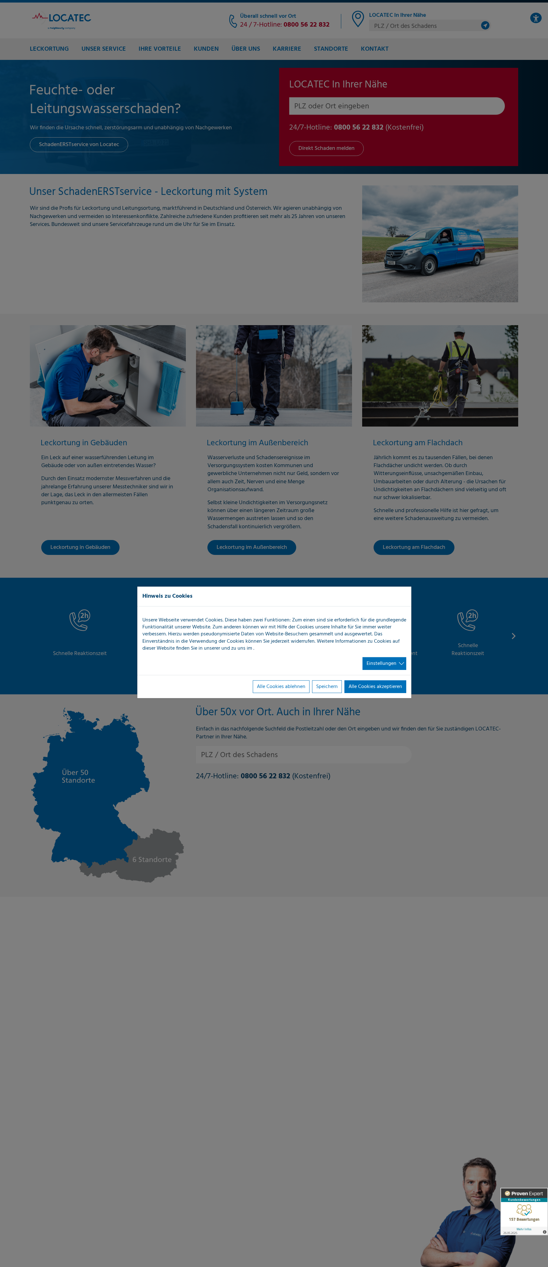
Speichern (327, 687)
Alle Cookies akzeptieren (375, 687)
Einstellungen (381, 663)
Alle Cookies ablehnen (281, 687)
